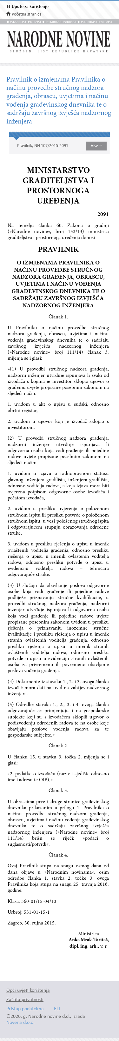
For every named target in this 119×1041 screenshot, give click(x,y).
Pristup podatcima (25, 1009)
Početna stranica (27, 14)
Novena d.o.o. (20, 1022)
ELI (57, 1009)
